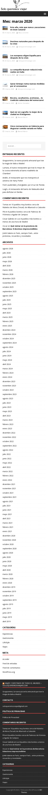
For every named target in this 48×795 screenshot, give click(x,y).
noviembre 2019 (9, 591)
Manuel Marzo (23, 117)
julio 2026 (7, 253)
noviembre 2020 (9, 540)
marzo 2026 (8, 270)
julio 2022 (7, 454)
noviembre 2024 (9, 334)
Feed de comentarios (11, 668)
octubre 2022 (8, 441)
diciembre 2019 (9, 587)
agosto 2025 (8, 295)
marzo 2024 (8, 368)
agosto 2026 (8, 248)
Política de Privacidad (11, 717)
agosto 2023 (8, 398)
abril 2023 (7, 415)
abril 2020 (7, 570)
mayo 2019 (7, 617)
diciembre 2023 (9, 381)
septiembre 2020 (10, 548)
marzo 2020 (8, 574)
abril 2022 (7, 467)
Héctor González (23, 103)
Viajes (5, 646)
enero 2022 (7, 480)
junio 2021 (7, 510)
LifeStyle (6, 642)
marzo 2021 (8, 523)
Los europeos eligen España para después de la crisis (25, 56)
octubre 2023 (8, 390)
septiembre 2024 (10, 343)
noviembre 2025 (9, 283)
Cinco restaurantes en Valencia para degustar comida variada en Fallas (27, 127)
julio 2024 (7, 351)
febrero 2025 (8, 321)
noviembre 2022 (9, 437)
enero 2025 (7, 325)
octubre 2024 (8, 338)
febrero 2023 (8, 424)
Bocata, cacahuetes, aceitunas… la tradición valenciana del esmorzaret (27, 99)
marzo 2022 (8, 471)
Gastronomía (8, 638)
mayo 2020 (7, 565)
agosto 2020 (8, 553)
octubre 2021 (8, 493)
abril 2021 (7, 518)
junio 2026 (7, 257)
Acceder (6, 659)
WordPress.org (9, 672)
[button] (44, 14)
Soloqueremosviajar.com (27, 47)
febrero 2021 (8, 527)
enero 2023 (7, 428)
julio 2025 (7, 300)
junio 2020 (7, 561)
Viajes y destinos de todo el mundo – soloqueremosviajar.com (22, 684)
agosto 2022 (8, 450)
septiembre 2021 (10, 497)
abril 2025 (7, 313)
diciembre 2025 (9, 278)
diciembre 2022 (9, 433)
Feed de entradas (10, 663)
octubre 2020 (8, 544)
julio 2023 (7, 403)
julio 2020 (7, 557)
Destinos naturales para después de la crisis (27, 42)
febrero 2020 (8, 578)
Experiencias (8, 634)
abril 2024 (7, 364)
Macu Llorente (23, 33)
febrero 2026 (8, 274)
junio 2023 (7, 407)
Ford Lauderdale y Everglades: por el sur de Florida (23, 185)
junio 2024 (7, 355)
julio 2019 (7, 608)
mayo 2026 (7, 261)
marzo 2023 (8, 420)
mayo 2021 (7, 514)
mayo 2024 (7, 360)
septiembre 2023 (10, 394)
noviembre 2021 (9, 488)
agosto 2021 (8, 501)
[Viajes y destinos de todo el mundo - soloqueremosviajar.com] (24, 9)
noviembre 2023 (9, 385)
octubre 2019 (8, 595)
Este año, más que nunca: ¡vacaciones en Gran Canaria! (27, 28)
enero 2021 (7, 531)
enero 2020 (7, 583)
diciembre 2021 (9, 484)
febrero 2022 (8, 475)
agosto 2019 (8, 604)
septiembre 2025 (10, 291)
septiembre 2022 (10, 445)
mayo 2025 (7, 308)
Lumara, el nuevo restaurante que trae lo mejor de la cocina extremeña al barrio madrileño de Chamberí (24, 170)
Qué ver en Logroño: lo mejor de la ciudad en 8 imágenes (26, 113)
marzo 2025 (8, 317)
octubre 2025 (8, 287)
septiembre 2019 (10, 600)
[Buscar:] (24, 146)
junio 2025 (7, 304)
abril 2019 (7, 621)
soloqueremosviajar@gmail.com (15, 706)
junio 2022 (7, 458)
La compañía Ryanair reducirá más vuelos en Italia (26, 70)
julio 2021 (7, 505)
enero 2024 (7, 377)
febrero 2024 (8, 373)
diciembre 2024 (9, 330)
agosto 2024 (8, 347)
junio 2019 (7, 613)
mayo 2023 (7, 411)
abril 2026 (7, 265)
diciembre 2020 (9, 535)
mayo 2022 (7, 463)
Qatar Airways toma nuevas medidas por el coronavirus (27, 85)
